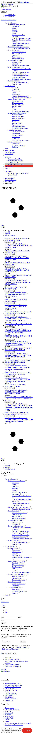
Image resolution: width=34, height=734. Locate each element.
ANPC (14, 693)
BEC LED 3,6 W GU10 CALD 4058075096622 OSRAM (14, 392)
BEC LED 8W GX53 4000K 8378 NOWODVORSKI (15, 307)
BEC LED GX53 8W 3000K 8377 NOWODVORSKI (15, 295)
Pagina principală (10, 178)
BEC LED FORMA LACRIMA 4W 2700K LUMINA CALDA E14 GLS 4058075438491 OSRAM (19, 407)
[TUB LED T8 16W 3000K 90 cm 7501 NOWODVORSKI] (19, 264)
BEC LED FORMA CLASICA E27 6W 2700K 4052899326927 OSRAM (17, 368)
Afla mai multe (24, 2)
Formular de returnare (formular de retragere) (18, 723)
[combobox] (9, 8)
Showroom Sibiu (13, 162)
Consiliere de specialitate (12, 709)
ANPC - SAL (9, 695)
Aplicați (4, 623)
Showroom (8, 157)
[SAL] (3, 669)
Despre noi (8, 711)
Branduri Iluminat (10, 152)
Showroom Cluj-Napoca (15, 160)
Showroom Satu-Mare (15, 159)
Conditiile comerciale (22, 647)
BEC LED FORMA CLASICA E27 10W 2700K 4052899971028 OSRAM (18, 319)
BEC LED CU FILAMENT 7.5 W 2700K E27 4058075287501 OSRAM (18, 331)
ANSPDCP (8, 693)
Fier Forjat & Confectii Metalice (14, 164)
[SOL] (5, 671)
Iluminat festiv (9, 166)
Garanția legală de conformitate (14, 725)
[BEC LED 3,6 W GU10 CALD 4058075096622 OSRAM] (19, 386)
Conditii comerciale (10, 688)
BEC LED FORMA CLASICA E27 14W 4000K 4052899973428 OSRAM (18, 356)
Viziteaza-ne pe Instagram (13, 666)
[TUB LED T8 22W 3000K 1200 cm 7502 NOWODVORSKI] (19, 277)
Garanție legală (9, 171)
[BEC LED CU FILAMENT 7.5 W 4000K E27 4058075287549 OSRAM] (19, 337)
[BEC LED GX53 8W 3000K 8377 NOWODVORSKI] (19, 289)
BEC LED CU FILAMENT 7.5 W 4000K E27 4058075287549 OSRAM (18, 344)
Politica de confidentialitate (10, 649)
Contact (7, 168)
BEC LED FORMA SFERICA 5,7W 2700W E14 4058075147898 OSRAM (19, 420)
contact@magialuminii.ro (12, 659)
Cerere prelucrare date (11, 690)
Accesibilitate (9, 700)
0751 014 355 (9, 657)
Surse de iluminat (10, 181)
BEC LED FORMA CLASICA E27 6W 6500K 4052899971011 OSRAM (17, 380)
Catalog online (9, 708)
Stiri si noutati (9, 713)
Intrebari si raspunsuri (11, 699)
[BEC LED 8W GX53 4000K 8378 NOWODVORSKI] (19, 301)
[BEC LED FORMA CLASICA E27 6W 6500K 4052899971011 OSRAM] (19, 374)
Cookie (7, 721)
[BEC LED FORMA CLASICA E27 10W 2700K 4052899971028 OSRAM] (19, 313)
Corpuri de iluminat (10, 180)
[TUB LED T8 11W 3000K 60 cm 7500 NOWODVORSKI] (19, 252)
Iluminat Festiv (9, 718)
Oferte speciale (9, 716)
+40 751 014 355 (10, 15)
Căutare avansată (6, 9)
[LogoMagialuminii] (7, 4)
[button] (13, 244)
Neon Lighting (9, 697)
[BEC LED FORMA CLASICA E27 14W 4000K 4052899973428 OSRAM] (19, 350)
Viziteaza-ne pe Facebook (13, 664)
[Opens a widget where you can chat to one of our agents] (27, 730)
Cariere (7, 692)
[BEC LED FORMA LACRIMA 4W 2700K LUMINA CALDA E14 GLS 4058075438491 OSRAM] (19, 400)
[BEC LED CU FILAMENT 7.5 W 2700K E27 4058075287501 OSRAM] (19, 325)
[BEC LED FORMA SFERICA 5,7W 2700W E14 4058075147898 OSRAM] (19, 414)
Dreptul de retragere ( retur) (13, 683)
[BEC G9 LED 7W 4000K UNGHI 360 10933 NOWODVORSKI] (19, 240)
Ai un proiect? (9, 154)
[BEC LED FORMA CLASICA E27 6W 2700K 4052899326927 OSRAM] (19, 362)
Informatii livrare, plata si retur (14, 685)
